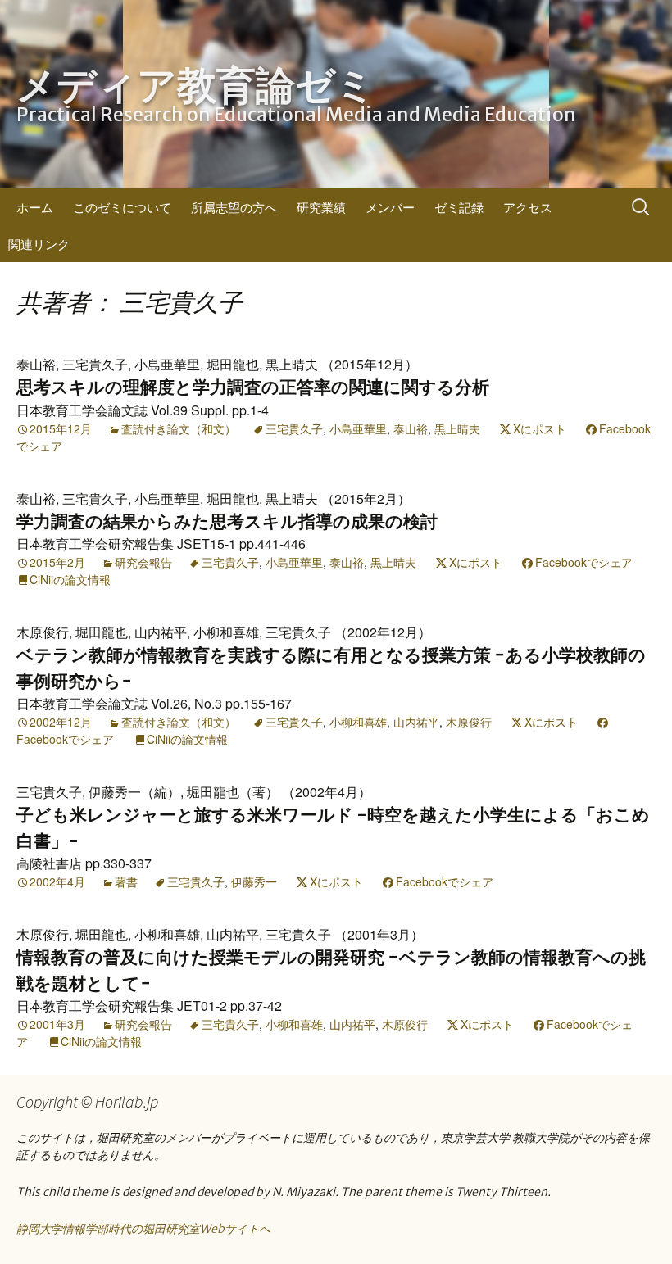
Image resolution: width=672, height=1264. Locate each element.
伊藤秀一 (254, 881)
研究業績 (321, 206)
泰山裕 (410, 428)
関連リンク (39, 243)
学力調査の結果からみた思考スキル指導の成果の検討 (227, 521)
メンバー (390, 206)
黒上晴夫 (457, 428)
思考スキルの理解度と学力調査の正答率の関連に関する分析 (252, 387)
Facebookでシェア (584, 562)
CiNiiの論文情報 (70, 579)
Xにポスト (539, 428)
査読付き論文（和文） (178, 428)
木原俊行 (469, 722)
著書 (126, 881)
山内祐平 (416, 722)
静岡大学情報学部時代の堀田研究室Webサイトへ (143, 1228)
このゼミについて (122, 206)
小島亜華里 (358, 428)
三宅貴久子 (294, 428)
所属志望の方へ (234, 206)
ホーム (34, 206)
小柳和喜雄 (358, 722)
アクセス (527, 206)
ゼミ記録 (459, 206)
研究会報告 (143, 562)
